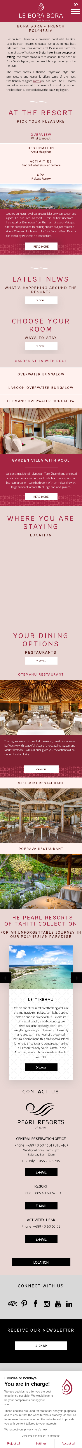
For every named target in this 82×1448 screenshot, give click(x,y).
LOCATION (41, 1262)
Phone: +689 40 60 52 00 (41, 1193)
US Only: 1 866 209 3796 (41, 1161)
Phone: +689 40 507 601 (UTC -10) (41, 1145)
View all (41, 300)
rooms (37, 81)
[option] (41, 222)
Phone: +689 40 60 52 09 (41, 1226)
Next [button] (76, 977)
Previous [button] (5, 977)
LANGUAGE (77, 4)
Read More (41, 497)
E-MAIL (41, 1172)
